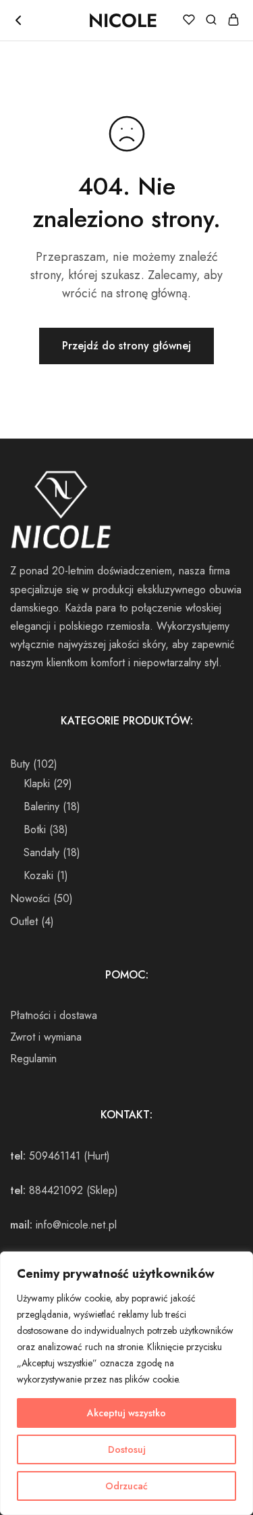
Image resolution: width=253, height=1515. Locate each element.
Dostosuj (127, 1449)
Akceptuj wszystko (126, 1413)
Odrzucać (126, 1486)
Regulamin (33, 1058)
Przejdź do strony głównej (126, 345)
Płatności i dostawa (53, 1015)
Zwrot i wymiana (46, 1037)
